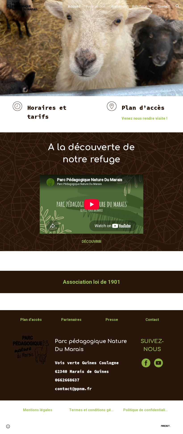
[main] (51, 114)
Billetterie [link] (139, 6)
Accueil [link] (74, 6)
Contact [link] (164, 6)
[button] (177, 6)
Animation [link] (118, 6)
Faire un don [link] (95, 6)
